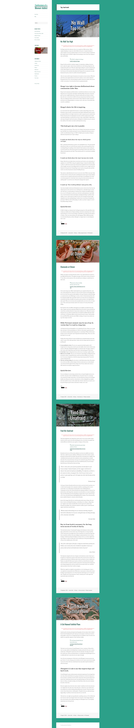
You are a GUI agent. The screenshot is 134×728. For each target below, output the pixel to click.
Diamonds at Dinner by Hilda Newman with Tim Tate (77, 287)
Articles (36, 63)
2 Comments (90, 233)
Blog (35, 16)
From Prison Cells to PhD (39, 33)
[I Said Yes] (38, 50)
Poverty (36, 75)
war (82, 396)
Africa (80, 590)
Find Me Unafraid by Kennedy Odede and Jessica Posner (77, 449)
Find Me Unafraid (67, 430)
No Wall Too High (67, 41)
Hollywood (36, 69)
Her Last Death (37, 39)
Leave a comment (87, 396)
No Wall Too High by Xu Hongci (75, 61)
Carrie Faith (71, 233)
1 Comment (87, 715)
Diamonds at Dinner (68, 266)
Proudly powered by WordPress (66, 725)
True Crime (36, 78)
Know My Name (37, 31)
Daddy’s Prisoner (37, 35)
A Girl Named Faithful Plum (70, 624)
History (36, 67)
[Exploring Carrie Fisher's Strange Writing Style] (44, 50)
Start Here (36, 14)
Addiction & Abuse (38, 61)
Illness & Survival (37, 71)
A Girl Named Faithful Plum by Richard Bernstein (76, 644)
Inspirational (37, 73)
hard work (85, 233)
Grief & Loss (37, 65)
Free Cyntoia (37, 37)
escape (82, 233)
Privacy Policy (37, 83)
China (80, 233)
